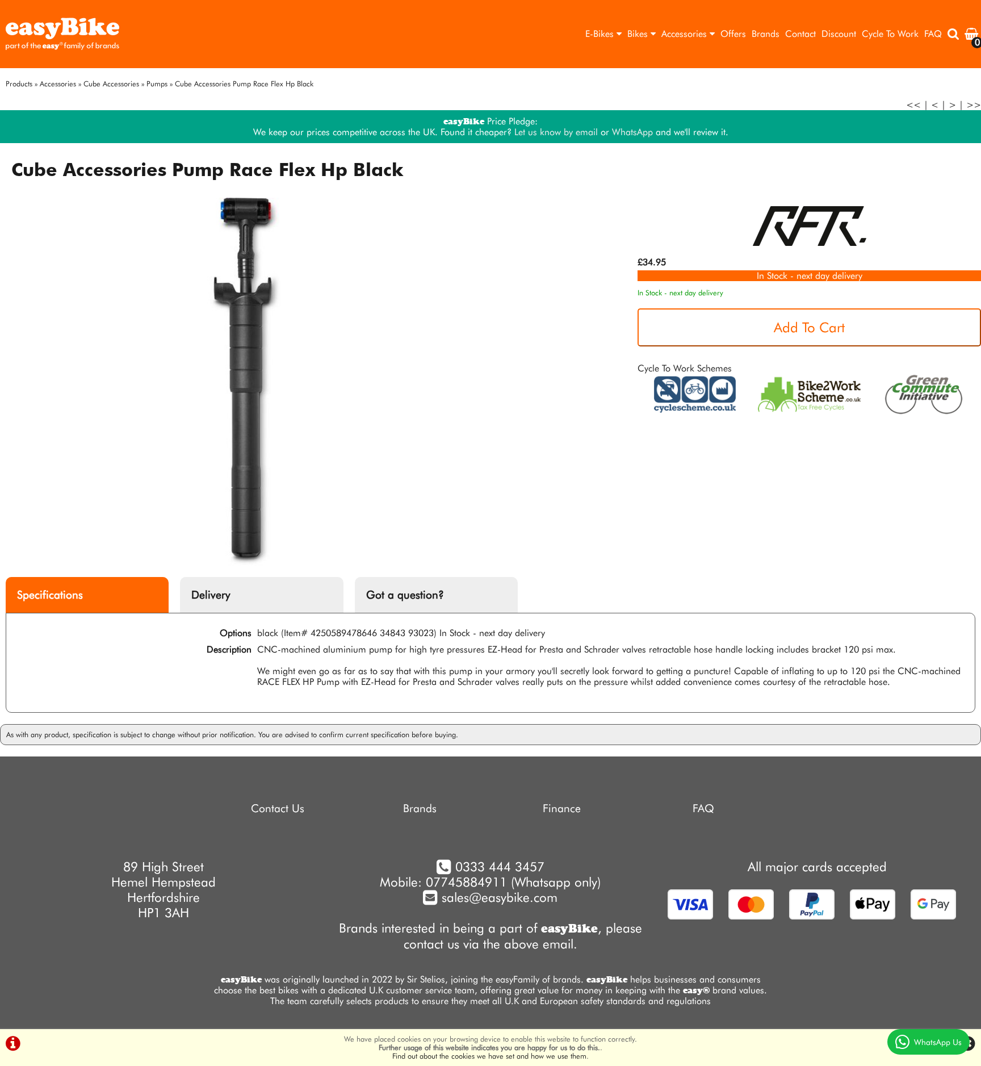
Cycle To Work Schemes (685, 368)
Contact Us (277, 808)
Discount (838, 33)
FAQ (933, 33)
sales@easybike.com (497, 897)
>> (973, 104)
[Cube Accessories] (809, 251)
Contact (800, 33)
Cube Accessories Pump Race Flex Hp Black (244, 84)
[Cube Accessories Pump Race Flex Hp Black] (245, 382)
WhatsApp (632, 132)
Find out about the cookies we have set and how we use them (489, 1056)
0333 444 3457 (499, 866)
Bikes (639, 33)
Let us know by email (556, 132)
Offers (733, 33)
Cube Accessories (111, 84)
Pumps (156, 84)
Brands (765, 33)
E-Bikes (601, 33)
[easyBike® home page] (62, 34)
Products (19, 84)
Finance (562, 808)
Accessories (685, 33)
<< (913, 104)
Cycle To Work (890, 33)
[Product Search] (953, 34)
